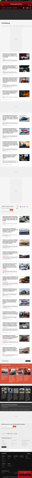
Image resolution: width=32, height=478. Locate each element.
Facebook (19, 206)
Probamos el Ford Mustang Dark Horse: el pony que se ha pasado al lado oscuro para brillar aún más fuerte (10, 253)
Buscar (29, 450)
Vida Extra (9, 458)
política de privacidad (11, 211)
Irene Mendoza (6, 164)
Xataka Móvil (3, 458)
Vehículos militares (6, 387)
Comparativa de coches (25, 443)
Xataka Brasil (3, 473)
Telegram (23, 7)
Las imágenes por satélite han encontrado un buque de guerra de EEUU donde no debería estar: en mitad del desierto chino (16, 397)
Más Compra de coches (26, 365)
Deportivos (4, 222)
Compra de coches (5, 340)
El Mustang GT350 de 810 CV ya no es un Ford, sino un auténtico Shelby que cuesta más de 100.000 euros (9, 290)
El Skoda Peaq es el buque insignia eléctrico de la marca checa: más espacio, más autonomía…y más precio (5, 377)
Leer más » (3, 73)
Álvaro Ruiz (5, 344)
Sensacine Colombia (16, 473)
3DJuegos (9, 457)
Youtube (27, 7)
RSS (26, 206)
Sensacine (15, 457)
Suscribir (14, 426)
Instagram (26, 7)
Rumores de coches (4, 443)
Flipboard (27, 206)
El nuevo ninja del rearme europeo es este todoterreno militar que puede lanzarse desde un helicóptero (4, 396)
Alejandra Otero (6, 225)
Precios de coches (14, 443)
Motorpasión (16, 4)
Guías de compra (4, 367)
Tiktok (30, 7)
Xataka (2, 457)
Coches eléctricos (14, 440)
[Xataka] (0, 0)
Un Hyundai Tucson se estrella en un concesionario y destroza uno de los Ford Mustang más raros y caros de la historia (10, 312)
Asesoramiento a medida (24, 367)
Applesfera (3, 459)
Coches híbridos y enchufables (26, 440)
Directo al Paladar (22, 457)
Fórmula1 (3, 440)
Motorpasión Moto (28, 458)
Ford (3, 121)
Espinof (14, 458)
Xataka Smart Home (4, 460)
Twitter (29, 7)
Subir (28, 453)
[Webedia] (4, 453)
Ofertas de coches (11, 367)
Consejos (17, 367)
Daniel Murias (6, 125)
